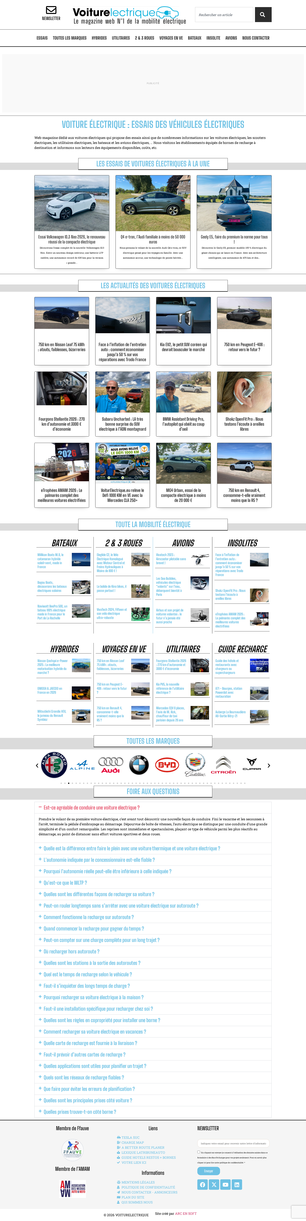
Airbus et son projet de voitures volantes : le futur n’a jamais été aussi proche (169, 616)
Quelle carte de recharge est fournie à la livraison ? (90, 1043)
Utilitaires (121, 37)
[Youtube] (225, 1184)
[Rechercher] (263, 14)
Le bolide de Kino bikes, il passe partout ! (111, 588)
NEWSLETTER (51, 18)
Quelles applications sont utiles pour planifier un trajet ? (95, 1066)
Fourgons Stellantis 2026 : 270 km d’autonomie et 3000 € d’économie (62, 424)
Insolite (213, 37)
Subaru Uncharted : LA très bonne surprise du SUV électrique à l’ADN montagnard (122, 424)
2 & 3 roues (144, 37)
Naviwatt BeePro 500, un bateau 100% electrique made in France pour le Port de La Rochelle (52, 612)
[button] (61, 783)
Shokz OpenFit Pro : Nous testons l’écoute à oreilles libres (244, 424)
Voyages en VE (171, 37)
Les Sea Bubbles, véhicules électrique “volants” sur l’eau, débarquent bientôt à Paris (169, 586)
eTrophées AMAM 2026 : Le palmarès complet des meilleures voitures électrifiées (62, 495)
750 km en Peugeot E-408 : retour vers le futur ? (244, 347)
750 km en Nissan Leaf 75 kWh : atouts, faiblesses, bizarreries (61, 347)
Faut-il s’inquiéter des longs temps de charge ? (87, 986)
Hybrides (99, 37)
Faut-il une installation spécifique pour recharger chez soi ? (98, 1009)
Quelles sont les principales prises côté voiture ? (88, 1100)
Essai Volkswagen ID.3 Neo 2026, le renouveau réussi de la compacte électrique (71, 239)
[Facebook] (202, 1184)
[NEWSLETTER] (51, 10)
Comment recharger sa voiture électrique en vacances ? (95, 1032)
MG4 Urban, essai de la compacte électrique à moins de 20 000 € (183, 495)
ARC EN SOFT (186, 1213)
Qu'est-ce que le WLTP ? (65, 883)
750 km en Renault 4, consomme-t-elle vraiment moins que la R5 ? (244, 495)
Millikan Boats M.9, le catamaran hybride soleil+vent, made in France (50, 561)
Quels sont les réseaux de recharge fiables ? (84, 1077)
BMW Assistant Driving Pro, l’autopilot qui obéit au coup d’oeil (183, 424)
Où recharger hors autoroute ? (72, 951)
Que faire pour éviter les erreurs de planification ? (89, 1089)
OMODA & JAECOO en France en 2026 (49, 690)
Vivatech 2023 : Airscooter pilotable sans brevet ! (171, 559)
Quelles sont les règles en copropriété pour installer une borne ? (102, 1020)
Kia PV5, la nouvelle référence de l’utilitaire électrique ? (170, 688)
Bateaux (194, 37)
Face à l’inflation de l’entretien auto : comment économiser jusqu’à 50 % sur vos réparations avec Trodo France (122, 352)
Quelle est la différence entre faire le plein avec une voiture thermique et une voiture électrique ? (132, 848)
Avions (231, 37)
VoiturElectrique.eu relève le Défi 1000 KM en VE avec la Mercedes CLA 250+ (122, 495)
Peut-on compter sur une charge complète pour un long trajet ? (102, 940)
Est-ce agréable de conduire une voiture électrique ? (92, 807)
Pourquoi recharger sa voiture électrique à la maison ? (94, 997)
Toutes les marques (70, 37)
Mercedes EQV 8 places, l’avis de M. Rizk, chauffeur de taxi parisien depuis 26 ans (170, 714)
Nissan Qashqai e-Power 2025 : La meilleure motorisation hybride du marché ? (52, 667)
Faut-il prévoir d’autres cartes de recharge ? (85, 1054)
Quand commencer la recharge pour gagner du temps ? (94, 928)
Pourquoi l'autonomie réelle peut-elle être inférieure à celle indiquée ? (108, 871)
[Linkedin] (237, 1184)
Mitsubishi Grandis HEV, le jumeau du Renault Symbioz (51, 715)
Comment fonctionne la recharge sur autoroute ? (89, 917)
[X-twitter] (214, 1184)
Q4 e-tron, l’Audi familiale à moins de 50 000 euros (153, 239)
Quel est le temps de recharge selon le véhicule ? (88, 974)
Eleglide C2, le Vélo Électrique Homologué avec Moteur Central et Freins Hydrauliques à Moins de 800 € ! (111, 563)
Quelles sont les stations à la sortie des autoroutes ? (92, 963)
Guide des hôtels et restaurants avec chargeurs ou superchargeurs (227, 667)
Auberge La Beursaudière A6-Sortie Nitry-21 (230, 714)
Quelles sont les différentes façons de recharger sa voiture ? (99, 894)
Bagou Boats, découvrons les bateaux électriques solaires (52, 586)
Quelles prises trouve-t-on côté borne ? (80, 1112)
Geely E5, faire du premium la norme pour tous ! (234, 239)
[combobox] (224, 14)
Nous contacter (256, 37)
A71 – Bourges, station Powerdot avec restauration (228, 692)
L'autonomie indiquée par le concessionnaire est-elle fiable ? (99, 860)
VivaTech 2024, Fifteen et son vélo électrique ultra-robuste (112, 613)
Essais (42, 37)
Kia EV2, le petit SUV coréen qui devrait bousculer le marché (183, 347)
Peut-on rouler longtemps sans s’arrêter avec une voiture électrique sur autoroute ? (121, 906)
